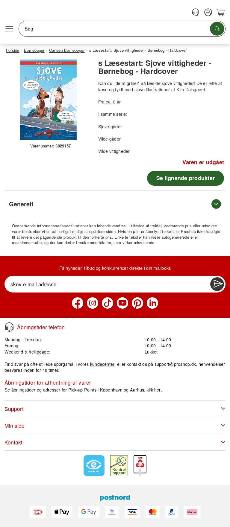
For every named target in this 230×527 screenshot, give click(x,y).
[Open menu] (9, 29)
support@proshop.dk (175, 364)
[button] (48, 100)
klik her (154, 389)
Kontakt (13, 442)
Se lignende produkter (185, 178)
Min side (14, 425)
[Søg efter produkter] (217, 29)
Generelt (21, 203)
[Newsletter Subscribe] (217, 284)
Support (14, 408)
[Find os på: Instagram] (92, 303)
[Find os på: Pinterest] (137, 303)
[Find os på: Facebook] (77, 303)
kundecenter (102, 364)
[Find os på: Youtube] (122, 303)
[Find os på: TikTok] (107, 303)
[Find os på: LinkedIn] (152, 303)
